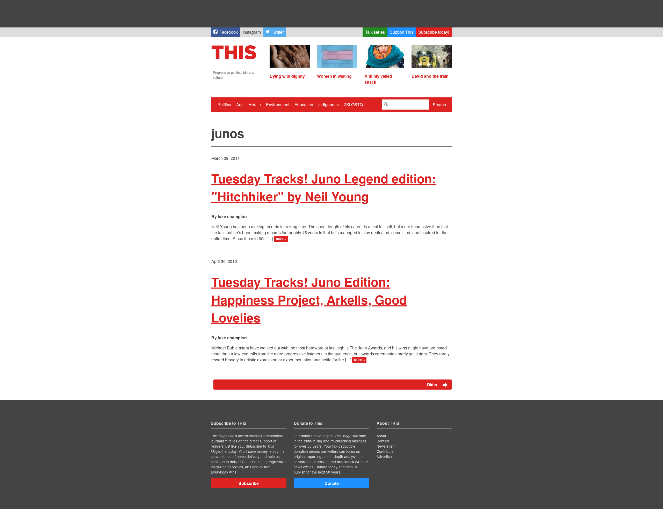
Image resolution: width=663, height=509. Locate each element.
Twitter (278, 32)
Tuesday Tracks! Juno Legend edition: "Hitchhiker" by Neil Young (323, 187)
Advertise (384, 456)
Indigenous (328, 104)
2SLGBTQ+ (354, 104)
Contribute (385, 451)
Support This (401, 32)
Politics (224, 104)
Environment (277, 104)
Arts (239, 104)
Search (439, 104)
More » (281, 239)
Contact (383, 440)
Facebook (229, 32)
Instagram (252, 32)
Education (303, 104)
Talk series (375, 32)
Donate (332, 483)
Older (432, 385)
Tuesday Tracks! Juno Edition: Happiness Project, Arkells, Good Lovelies (309, 299)
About (381, 435)
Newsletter (385, 446)
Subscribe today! (433, 32)
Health (255, 104)
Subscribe (249, 483)
